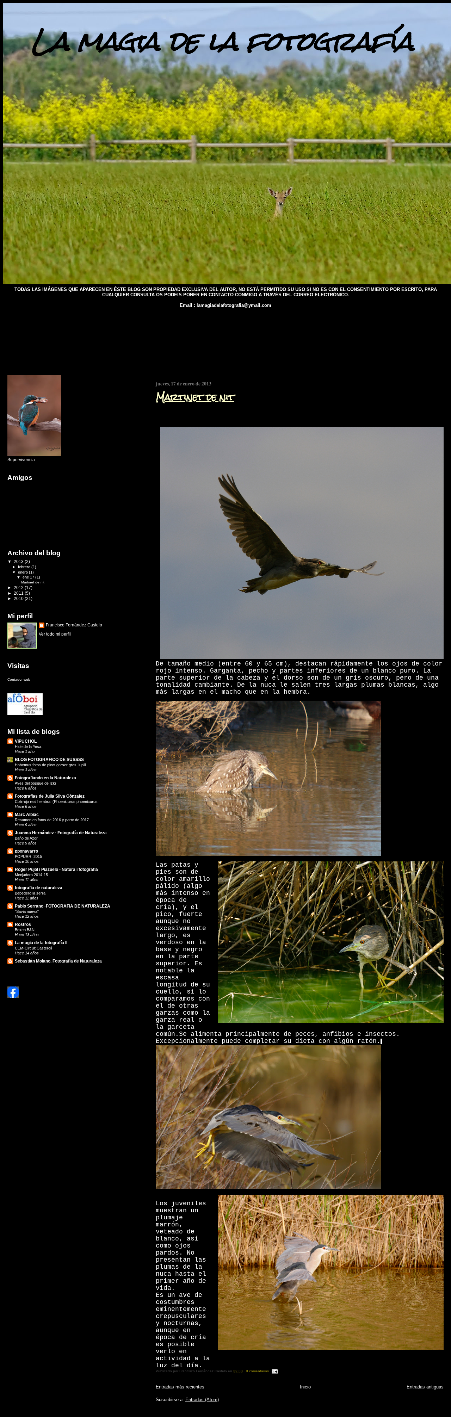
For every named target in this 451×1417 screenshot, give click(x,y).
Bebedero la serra (30, 893)
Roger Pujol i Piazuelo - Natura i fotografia (56, 869)
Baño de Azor (26, 838)
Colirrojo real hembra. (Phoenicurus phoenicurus (56, 801)
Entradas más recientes (180, 1387)
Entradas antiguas (425, 1387)
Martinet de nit (195, 397)
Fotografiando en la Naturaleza (45, 777)
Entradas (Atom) (202, 1399)
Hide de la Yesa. (28, 746)
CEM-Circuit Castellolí (33, 948)
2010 (19, 598)
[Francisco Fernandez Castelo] (13, 996)
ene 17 (29, 577)
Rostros (23, 924)
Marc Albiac (27, 814)
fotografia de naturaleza (38, 887)
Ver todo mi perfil (55, 634)
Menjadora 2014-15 (31, 875)
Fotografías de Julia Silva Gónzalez (50, 796)
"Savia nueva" (27, 911)
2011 (19, 593)
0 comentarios (257, 1371)
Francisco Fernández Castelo (74, 625)
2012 (19, 587)
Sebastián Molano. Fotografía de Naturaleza (58, 961)
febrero (24, 567)
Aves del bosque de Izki (35, 783)
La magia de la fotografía (222, 41)
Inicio (305, 1387)
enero (23, 572)
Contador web (18, 679)
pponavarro (26, 851)
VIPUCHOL (26, 741)
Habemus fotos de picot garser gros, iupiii (50, 765)
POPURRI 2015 (28, 856)
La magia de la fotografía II (41, 942)
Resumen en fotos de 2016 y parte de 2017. (52, 820)
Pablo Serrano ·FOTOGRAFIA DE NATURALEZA (62, 906)
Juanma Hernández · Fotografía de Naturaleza (61, 832)
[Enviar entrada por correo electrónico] (274, 1371)
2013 (19, 561)
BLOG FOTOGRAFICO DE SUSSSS (49, 759)
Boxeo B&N (25, 930)
